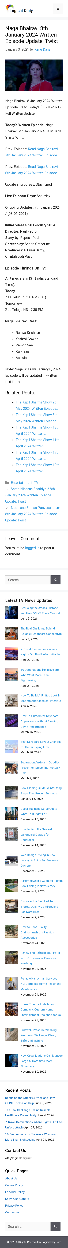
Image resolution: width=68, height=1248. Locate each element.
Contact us (12, 1212)
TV (36, 483)
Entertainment (21, 483)
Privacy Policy (14, 1205)
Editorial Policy (15, 1192)
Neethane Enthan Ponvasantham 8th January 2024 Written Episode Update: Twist (32, 514)
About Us (11, 1178)
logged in (32, 548)
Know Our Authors (17, 1199)
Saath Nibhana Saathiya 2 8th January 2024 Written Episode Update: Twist (30, 495)
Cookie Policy (14, 1185)
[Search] (56, 579)
